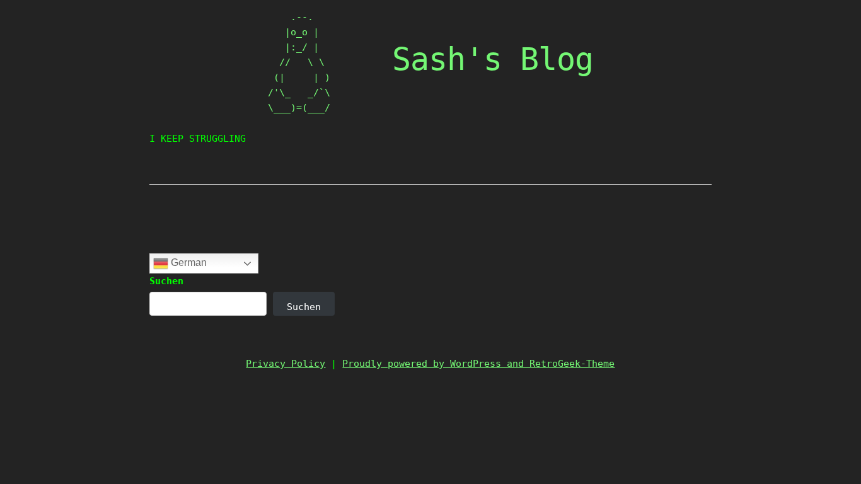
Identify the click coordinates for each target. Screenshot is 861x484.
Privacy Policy (285, 363)
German (187, 262)
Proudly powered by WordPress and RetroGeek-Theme (478, 363)
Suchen (166, 281)
